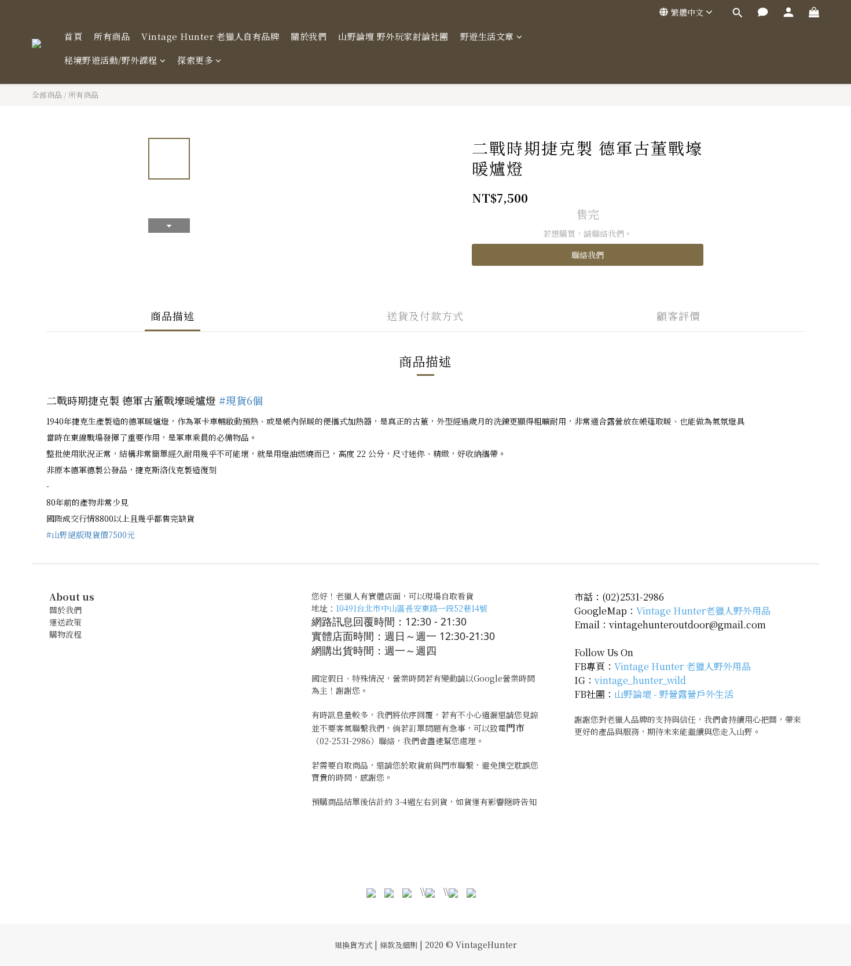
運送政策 (65, 622)
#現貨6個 (241, 400)
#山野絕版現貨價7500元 (90, 534)
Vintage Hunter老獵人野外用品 (703, 610)
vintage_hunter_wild (640, 680)
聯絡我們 (587, 255)
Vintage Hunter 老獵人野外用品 (682, 666)
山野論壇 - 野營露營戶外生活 (673, 694)
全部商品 (47, 94)
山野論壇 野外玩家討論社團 (393, 36)
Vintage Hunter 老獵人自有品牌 (210, 36)
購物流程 (65, 634)
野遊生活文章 (487, 36)
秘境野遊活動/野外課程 (110, 60)
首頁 (73, 36)
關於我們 (309, 36)
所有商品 (112, 36)
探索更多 (195, 60)
